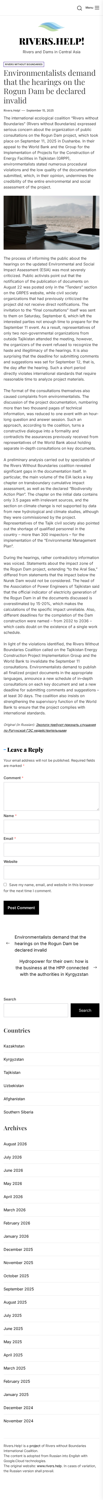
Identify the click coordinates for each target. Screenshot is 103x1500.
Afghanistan (14, 1098)
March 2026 (15, 1209)
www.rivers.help (49, 1466)
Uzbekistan (14, 1085)
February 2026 (17, 1223)
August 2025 (15, 1302)
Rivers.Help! (51, 41)
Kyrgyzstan (14, 1059)
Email (10, 838)
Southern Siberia (18, 1112)
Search (10, 999)
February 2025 (17, 1381)
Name (10, 815)
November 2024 (18, 1420)
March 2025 (15, 1368)
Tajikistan (12, 1072)
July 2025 (13, 1315)
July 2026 (13, 1157)
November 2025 (18, 1262)
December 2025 (18, 1249)
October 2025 (16, 1275)
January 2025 (16, 1394)
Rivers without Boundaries (24, 64)
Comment (13, 778)
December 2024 (18, 1407)
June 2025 (13, 1328)
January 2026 (16, 1236)
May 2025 (13, 1341)
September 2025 (19, 1289)
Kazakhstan (14, 1046)
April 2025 (13, 1355)
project (34, 1446)
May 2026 (13, 1183)
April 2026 (13, 1196)
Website (10, 861)
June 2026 (13, 1170)
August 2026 (15, 1143)
